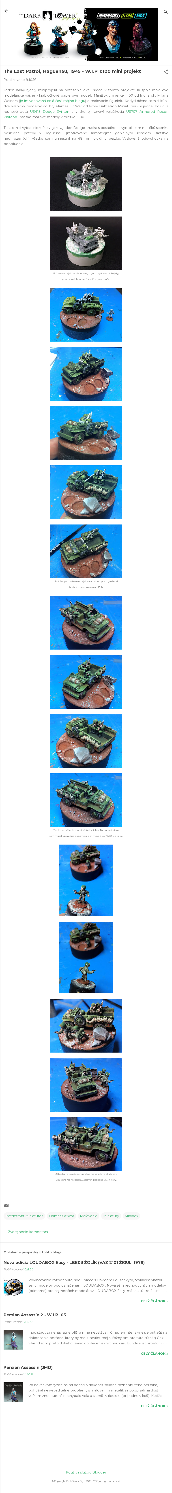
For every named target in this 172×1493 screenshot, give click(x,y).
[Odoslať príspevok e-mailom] (6, 1207)
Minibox (131, 1216)
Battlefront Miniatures (24, 1216)
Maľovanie (88, 1216)
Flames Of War (61, 1216)
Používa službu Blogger (86, 1472)
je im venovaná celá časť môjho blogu (52, 101)
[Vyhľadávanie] (165, 12)
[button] (165, 72)
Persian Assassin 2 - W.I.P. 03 (35, 1315)
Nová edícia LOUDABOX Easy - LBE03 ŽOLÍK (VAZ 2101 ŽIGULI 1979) (74, 1262)
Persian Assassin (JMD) (28, 1367)
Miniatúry (111, 1216)
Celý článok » (154, 1301)
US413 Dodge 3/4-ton (49, 111)
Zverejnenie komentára (28, 1232)
